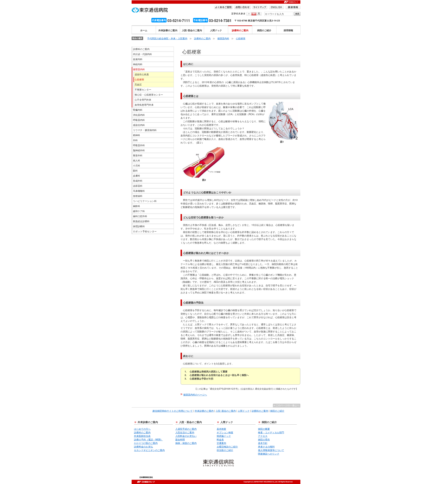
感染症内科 (139, 125)
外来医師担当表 (142, 436)
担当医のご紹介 (225, 450)
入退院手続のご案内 (186, 428)
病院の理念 (264, 439)
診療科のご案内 (240, 30)
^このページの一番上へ (286, 405)
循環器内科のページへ (195, 394)
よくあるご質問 (223, 7)
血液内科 (137, 59)
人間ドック (216, 30)
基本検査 (221, 428)
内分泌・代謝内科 (142, 54)
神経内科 (137, 64)
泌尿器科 (137, 185)
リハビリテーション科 (145, 201)
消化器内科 (139, 114)
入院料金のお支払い (186, 436)
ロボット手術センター (145, 231)
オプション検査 (225, 432)
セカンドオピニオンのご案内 (149, 450)
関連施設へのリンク (268, 453)
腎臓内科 (137, 109)
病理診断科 (139, 226)
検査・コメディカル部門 (271, 432)
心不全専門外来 (143, 99)
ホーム (143, 30)
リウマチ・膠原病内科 (145, 130)
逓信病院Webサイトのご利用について (172, 410)
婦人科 (136, 160)
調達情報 (293, 7)
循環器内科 (223, 38)
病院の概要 (264, 428)
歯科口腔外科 (140, 216)
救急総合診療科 (141, 221)
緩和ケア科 (139, 211)
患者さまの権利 (266, 446)
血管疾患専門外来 (144, 104)
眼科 (135, 170)
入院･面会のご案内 (192, 30)
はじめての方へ (142, 428)
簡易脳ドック (224, 436)
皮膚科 (136, 175)
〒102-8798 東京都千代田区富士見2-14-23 (257, 20)
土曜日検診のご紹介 (227, 446)
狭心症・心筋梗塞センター (149, 94)
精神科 (136, 135)
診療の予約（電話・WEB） (148, 439)
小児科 (136, 165)
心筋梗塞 (240, 38)
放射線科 (137, 196)
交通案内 (221, 443)
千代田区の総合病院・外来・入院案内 (167, 38)
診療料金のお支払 (143, 446)
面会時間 (180, 439)
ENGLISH (276, 7)
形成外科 (137, 180)
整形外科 (137, 155)
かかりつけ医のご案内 (146, 443)
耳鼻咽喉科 (139, 190)
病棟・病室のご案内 (186, 443)
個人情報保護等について (271, 450)
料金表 (220, 439)
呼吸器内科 (139, 120)
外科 (135, 140)
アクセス (262, 436)
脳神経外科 (139, 150)
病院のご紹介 (264, 30)
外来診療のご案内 (167, 30)
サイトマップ (259, 7)
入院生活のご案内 (184, 432)
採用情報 (288, 30)
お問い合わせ (242, 7)
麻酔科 (136, 206)
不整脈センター (143, 89)
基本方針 (262, 443)
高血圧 (138, 84)
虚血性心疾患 (142, 74)
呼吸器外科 (139, 145)
